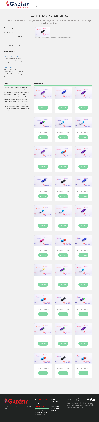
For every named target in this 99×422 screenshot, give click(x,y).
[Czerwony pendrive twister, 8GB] (63, 240)
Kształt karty (39, 410)
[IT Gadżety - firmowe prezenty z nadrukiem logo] (17, 3)
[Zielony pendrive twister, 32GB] (43, 329)
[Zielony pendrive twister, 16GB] (43, 122)
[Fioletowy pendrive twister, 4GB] (43, 152)
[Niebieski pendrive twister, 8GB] (43, 181)
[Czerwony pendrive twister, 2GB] (43, 358)
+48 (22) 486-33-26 (22, 7)
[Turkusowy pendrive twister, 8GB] (63, 122)
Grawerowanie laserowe (13, 56)
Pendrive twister (40, 414)
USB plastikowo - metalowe (49, 37)
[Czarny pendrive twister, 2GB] (63, 299)
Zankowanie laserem (57, 6)
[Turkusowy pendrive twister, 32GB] (83, 270)
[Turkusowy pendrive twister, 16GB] (43, 211)
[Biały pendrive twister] (43, 240)
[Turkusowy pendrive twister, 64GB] (83, 122)
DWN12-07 (43, 107)
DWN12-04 (43, 137)
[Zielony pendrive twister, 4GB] (83, 299)
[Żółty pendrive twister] (43, 270)
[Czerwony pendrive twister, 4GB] (43, 299)
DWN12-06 (63, 166)
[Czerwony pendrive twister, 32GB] (63, 152)
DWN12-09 (43, 284)
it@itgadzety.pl (39, 406)
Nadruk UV (45, 6)
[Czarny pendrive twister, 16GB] (63, 358)
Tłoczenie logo (81, 6)
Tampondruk (70, 6)
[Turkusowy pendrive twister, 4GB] (63, 211)
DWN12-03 (63, 137)
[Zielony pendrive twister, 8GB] (63, 329)
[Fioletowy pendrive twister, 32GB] (83, 93)
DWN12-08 (43, 255)
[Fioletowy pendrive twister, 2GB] (83, 329)
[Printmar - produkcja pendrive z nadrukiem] (91, 399)
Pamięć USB (36, 6)
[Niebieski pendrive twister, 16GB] (83, 181)
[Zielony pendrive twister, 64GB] (63, 270)
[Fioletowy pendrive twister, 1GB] (43, 93)
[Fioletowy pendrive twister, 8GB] (83, 152)
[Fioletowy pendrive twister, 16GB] (83, 211)
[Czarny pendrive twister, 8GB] (63, 181)
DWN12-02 (63, 107)
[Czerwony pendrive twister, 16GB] (83, 358)
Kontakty (91, 6)
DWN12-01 (63, 196)
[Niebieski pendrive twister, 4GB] (63, 93)
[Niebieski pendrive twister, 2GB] (83, 240)
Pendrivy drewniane (41, 412)
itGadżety (37, 37)
